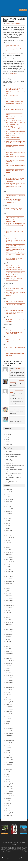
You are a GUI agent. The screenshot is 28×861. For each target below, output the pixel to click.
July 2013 (8, 610)
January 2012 (9, 651)
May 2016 (8, 545)
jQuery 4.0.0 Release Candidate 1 (14, 454)
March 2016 (8, 550)
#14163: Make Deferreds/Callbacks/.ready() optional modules (15, 128)
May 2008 (8, 750)
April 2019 (8, 528)
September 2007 (10, 767)
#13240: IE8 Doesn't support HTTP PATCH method (14, 289)
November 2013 (9, 600)
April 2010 (8, 697)
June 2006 (8, 803)
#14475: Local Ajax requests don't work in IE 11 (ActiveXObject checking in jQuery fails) (15, 293)
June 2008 (8, 747)
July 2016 (8, 540)
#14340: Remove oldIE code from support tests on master (14, 332)
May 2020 (8, 521)
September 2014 (10, 581)
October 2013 (9, 603)
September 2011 (10, 661)
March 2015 (8, 569)
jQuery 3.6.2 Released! (11, 482)
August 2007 (9, 769)
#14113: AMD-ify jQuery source (13, 120)
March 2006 (8, 810)
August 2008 (9, 743)
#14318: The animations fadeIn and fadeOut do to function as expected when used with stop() (14, 312)
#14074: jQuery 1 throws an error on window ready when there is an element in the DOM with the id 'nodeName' (15, 303)
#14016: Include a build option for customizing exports (14, 117)
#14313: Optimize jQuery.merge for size (15, 347)
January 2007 (9, 786)
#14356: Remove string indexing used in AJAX (15, 92)
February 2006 (9, 813)
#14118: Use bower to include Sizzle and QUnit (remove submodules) (15, 123)
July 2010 (8, 692)
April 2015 (8, 566)
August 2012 (9, 636)
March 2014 (8, 593)
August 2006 (9, 798)
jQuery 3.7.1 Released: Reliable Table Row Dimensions (15, 466)
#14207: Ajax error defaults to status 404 (15, 330)
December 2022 (9, 509)
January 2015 (9, 574)
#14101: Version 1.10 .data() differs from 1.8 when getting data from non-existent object (15, 195)
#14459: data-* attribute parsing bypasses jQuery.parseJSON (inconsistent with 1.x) (13, 200)
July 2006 (8, 800)
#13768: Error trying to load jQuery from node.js (15, 340)
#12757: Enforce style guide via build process (14, 110)
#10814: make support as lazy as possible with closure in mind (14, 266)
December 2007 (9, 759)
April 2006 (8, 808)
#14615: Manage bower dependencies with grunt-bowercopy (15, 145)
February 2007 (9, 784)
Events (7, 432)
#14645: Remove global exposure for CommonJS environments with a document (15, 170)
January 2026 (9, 489)
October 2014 (9, 578)
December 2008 (9, 733)
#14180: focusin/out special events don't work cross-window (15, 220)
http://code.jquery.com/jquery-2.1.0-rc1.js (14, 49)
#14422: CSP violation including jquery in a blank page (15, 320)
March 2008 (8, 752)
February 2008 (9, 755)
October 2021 (9, 513)
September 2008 (10, 740)
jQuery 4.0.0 (9, 452)
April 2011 (8, 670)
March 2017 (8, 535)
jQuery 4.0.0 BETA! (10, 463)
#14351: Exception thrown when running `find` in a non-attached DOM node (15, 244)
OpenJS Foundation (10, 847)
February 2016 (9, 552)
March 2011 (8, 673)
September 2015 (10, 562)
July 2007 (8, 772)
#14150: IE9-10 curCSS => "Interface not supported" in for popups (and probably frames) (15, 179)
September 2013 (10, 605)
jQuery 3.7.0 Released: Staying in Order (14, 470)
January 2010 (9, 704)
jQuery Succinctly (23, 835)
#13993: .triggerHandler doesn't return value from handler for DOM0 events (15, 216)
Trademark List (6, 851)
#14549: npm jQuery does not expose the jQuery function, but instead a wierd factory (15, 165)
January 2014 (9, 595)
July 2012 (8, 639)
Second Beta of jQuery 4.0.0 (12, 456)
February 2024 (9, 499)
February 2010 (9, 702)
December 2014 (9, 576)
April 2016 (8, 547)
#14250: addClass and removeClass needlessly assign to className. (14, 102)
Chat (17, 842)
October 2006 (9, 793)
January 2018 (9, 533)
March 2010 (8, 699)
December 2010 (9, 680)
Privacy (6, 856)
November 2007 (9, 762)
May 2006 (8, 805)
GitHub (15, 844)
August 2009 (9, 714)
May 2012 (8, 644)
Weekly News (9, 444)
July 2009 (8, 716)
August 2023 (9, 501)
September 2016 (10, 537)
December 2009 (9, 706)
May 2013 (8, 615)
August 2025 (9, 492)
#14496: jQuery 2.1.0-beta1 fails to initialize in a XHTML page (14, 279)
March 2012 (8, 648)
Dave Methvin (18, 23)
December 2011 (9, 653)
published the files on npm (14, 53)
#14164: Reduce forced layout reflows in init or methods (15, 153)
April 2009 (8, 723)
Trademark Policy (24, 850)
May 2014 (8, 588)
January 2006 (9, 815)
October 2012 (9, 632)
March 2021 (8, 518)
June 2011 (8, 665)
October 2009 (9, 711)
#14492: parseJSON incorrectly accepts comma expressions (15, 157)
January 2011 (9, 677)
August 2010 (9, 689)
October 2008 (9, 738)
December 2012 (9, 627)
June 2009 (8, 718)
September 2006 (10, 796)
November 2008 (9, 735)
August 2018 (9, 530)
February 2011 (9, 675)
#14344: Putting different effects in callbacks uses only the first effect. (14, 209)
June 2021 (8, 516)
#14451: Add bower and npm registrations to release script (13, 138)
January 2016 (9, 554)
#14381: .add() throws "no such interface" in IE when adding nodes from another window (15, 249)
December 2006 (9, 788)
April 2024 (8, 496)
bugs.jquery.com (14, 73)
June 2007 (8, 774)
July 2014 (8, 586)
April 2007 (8, 779)
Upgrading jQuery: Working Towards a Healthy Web (14, 459)
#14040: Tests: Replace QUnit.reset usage (14, 231)
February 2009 (9, 728)
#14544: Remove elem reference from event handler (15, 354)
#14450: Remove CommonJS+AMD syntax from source (14, 134)
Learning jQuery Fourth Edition (5, 836)
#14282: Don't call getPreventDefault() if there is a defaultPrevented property (15, 224)
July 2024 (8, 494)
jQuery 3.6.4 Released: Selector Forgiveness (13, 474)
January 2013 (9, 624)
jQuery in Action (14, 836)
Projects (8, 441)
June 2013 (8, 612)
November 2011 (9, 656)
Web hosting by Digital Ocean (8, 858)
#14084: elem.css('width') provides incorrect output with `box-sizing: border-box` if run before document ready (15, 271)
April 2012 (8, 646)
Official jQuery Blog (14, 4)
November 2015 (9, 559)
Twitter (23, 842)
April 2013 (8, 617)
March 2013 (8, 620)
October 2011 (9, 658)
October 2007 (9, 764)
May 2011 (8, 668)
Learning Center (8, 842)
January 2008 (9, 757)
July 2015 (8, 564)
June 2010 (8, 694)
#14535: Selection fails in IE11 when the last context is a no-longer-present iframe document (15, 254)
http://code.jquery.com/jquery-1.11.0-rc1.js (14, 45)
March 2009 (8, 726)
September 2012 (10, 634)
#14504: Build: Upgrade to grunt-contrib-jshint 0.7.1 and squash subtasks (15, 141)
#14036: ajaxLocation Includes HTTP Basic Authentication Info (15, 88)
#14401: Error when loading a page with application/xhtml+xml (15, 275)
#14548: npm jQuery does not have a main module (15, 160)
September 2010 (10, 687)
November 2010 (9, 682)
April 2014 (8, 591)
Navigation (23, 10)
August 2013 (9, 607)
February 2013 (9, 622)
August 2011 (9, 663)
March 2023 (8, 506)
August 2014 (9, 583)
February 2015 (9, 571)
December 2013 (9, 598)
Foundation (8, 434)
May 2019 (8, 525)
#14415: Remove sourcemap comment (15, 131)
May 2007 (8, 776)
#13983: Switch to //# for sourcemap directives (14, 113)
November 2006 (9, 791)
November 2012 (9, 629)
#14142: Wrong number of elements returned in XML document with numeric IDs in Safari (15, 240)
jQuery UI (8, 439)
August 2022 (9, 511)
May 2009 (8, 721)
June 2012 (8, 641)
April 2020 (8, 523)
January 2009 (9, 731)
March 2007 (8, 781)
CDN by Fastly (17, 858)
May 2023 (8, 504)
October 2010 (9, 685)
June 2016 (8, 542)
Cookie (17, 856)
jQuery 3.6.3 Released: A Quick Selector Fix (13, 478)
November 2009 (9, 709)
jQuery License (10, 848)
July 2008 (8, 745)
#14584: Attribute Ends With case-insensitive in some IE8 (14, 258)
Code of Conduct (11, 856)
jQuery (7, 437)
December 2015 (9, 557)
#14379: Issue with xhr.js (12, 95)
